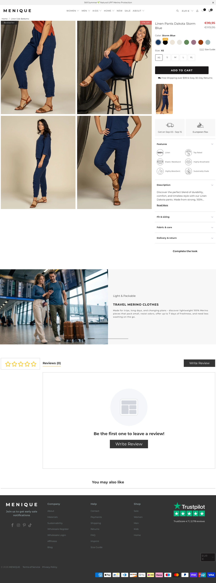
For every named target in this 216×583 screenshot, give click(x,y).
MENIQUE (14, 567)
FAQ (93, 535)
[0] (203, 11)
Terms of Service (31, 567)
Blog (50, 547)
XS (159, 57)
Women (138, 517)
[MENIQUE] (17, 10)
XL (191, 57)
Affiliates (52, 541)
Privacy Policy (49, 567)
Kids (136, 529)
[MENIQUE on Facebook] (12, 525)
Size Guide (96, 547)
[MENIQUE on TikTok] (30, 525)
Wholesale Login (56, 535)
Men (136, 523)
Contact (95, 511)
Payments (96, 517)
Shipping (96, 523)
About (50, 511)
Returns (95, 529)
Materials (52, 517)
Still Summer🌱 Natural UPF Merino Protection (108, 2)
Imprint (95, 541)
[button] (72, 10)
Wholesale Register (58, 529)
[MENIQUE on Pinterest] (24, 525)
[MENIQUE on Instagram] (18, 525)
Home (137, 535)
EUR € (186, 11)
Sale (136, 511)
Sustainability (55, 523)
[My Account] (197, 11)
